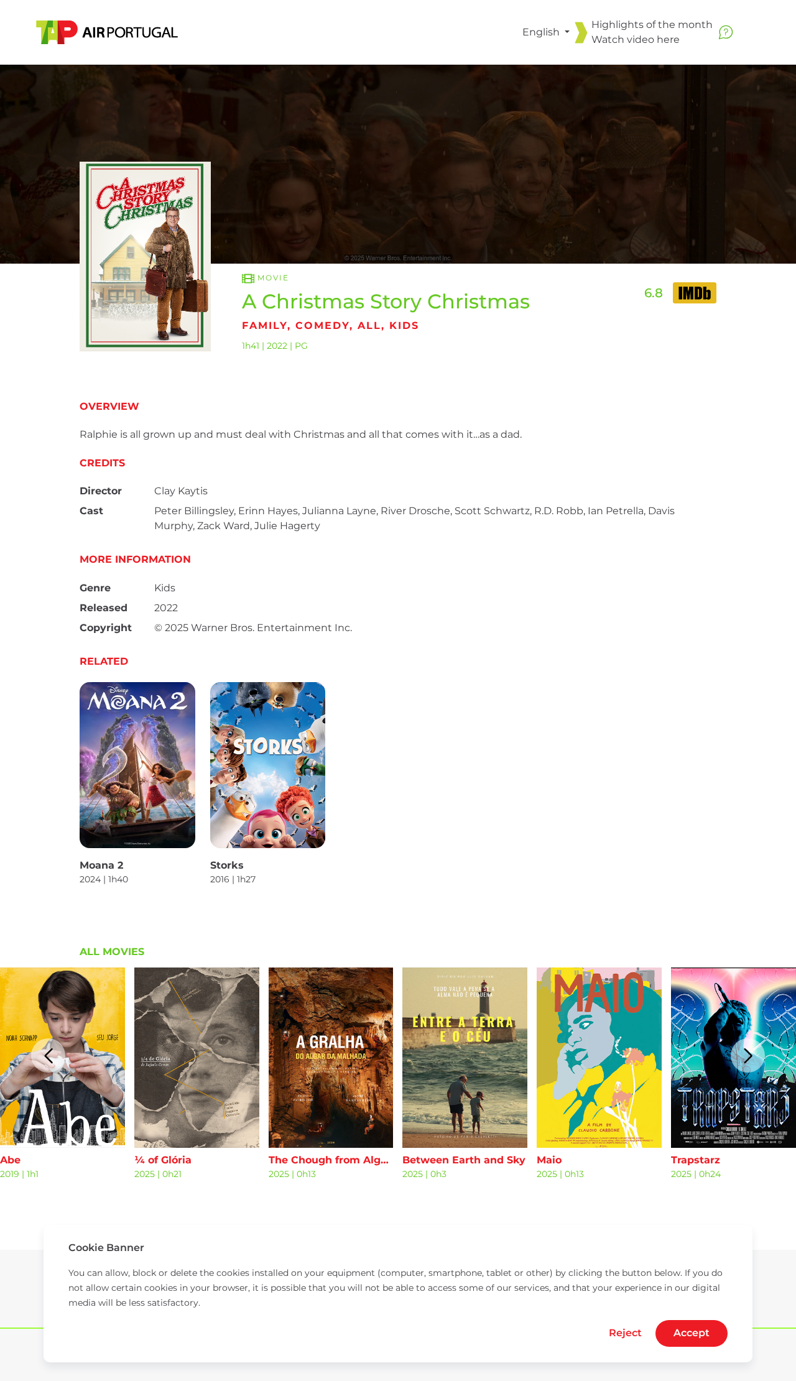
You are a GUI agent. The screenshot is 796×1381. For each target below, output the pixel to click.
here (668, 39)
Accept (691, 1333)
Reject (625, 1333)
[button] (48, 1055)
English (542, 32)
